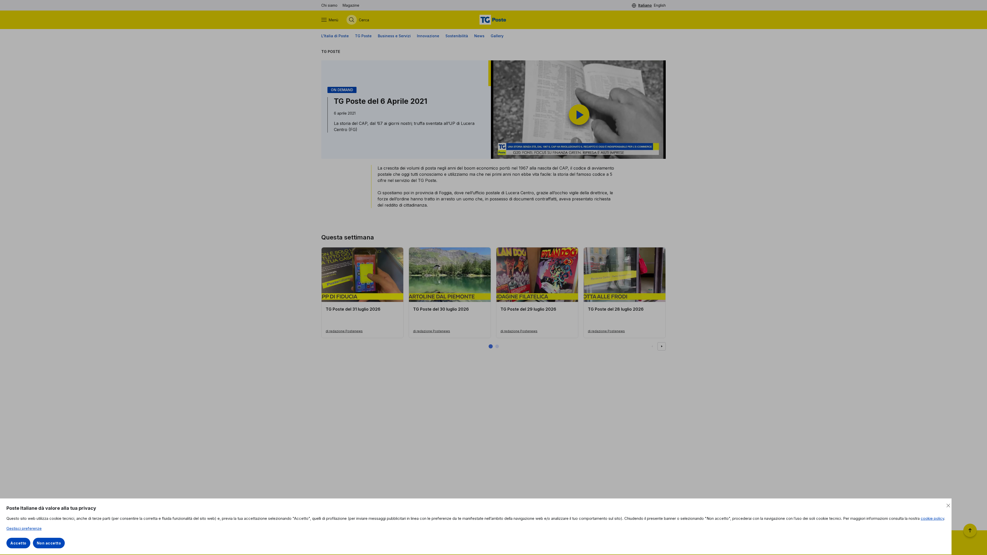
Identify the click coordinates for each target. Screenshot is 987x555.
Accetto (18, 543)
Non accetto (49, 543)
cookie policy (932, 518)
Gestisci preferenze (24, 528)
